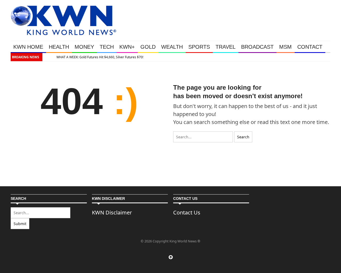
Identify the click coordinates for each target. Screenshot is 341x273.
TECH (107, 47)
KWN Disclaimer (112, 212)
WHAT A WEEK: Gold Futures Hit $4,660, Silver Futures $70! (97, 57)
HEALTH (59, 47)
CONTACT (309, 47)
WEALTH (172, 47)
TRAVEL (226, 47)
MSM (285, 47)
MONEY (84, 47)
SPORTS (199, 47)
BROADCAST (257, 47)
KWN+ (127, 47)
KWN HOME (28, 47)
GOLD (148, 47)
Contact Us (186, 212)
